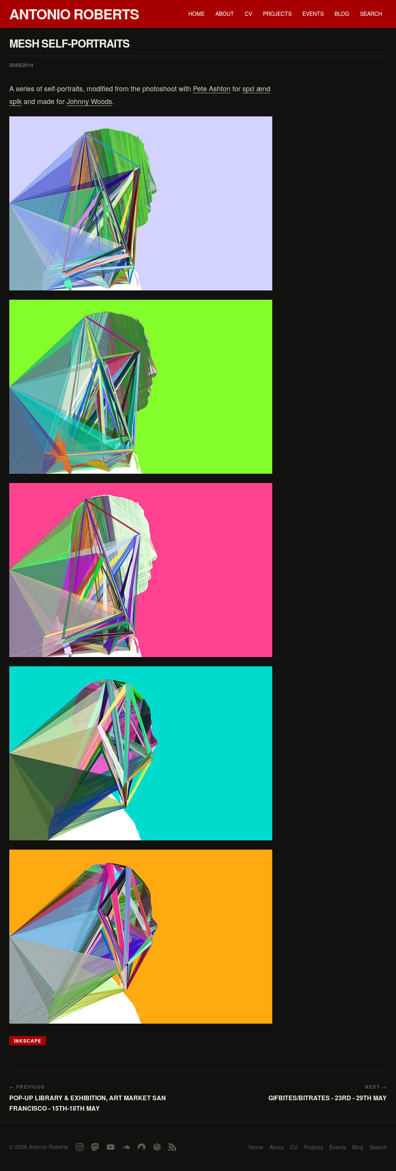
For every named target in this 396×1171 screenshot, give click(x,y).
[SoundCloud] (126, 1147)
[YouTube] (110, 1147)
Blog (342, 13)
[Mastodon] (95, 1147)
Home (196, 13)
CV (248, 13)
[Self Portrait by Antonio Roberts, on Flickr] (140, 203)
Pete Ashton (211, 88)
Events (313, 13)
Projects (277, 13)
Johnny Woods (89, 101)
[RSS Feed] (172, 1147)
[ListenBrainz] (157, 1147)
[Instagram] (79, 1147)
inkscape (27, 1040)
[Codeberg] (141, 1147)
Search (371, 13)
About (224, 13)
